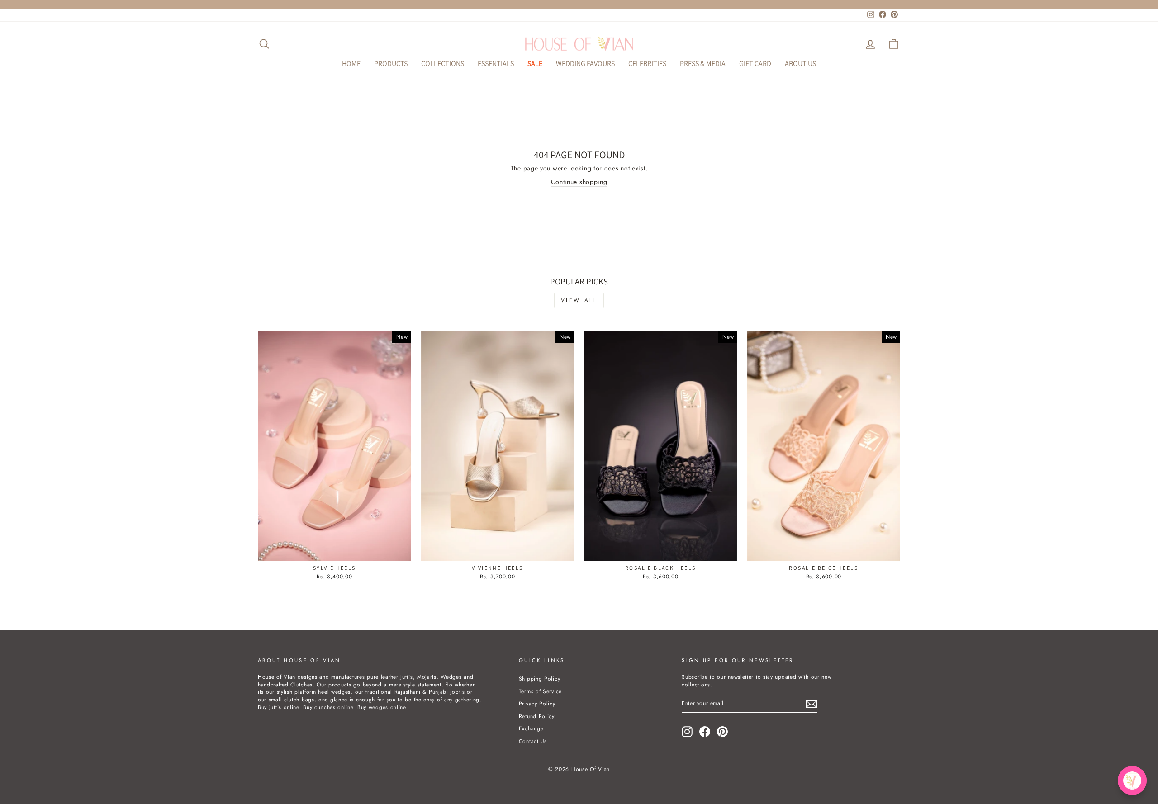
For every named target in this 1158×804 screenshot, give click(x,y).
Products (391, 63)
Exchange (531, 728)
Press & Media (703, 63)
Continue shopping (579, 182)
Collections (442, 63)
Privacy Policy (537, 703)
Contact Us (533, 741)
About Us (800, 63)
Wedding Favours (585, 63)
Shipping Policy (539, 678)
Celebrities (647, 63)
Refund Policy (537, 716)
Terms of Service (540, 691)
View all (579, 300)
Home (351, 63)
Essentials (496, 63)
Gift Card (755, 63)
